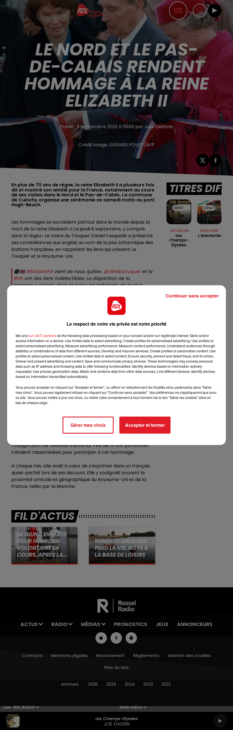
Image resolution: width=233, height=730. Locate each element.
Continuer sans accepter (192, 295)
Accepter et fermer (145, 425)
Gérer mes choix (88, 425)
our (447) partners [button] (42, 335)
